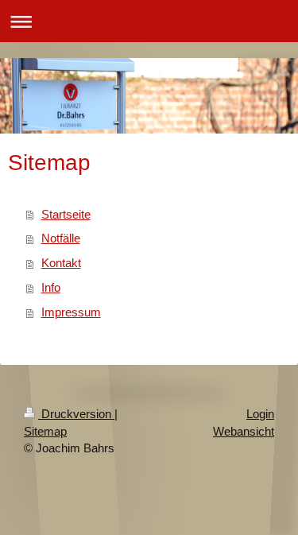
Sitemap (45, 431)
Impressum (71, 312)
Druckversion (76, 414)
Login (260, 414)
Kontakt (61, 262)
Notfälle (60, 238)
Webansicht (243, 431)
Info (50, 287)
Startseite (66, 214)
